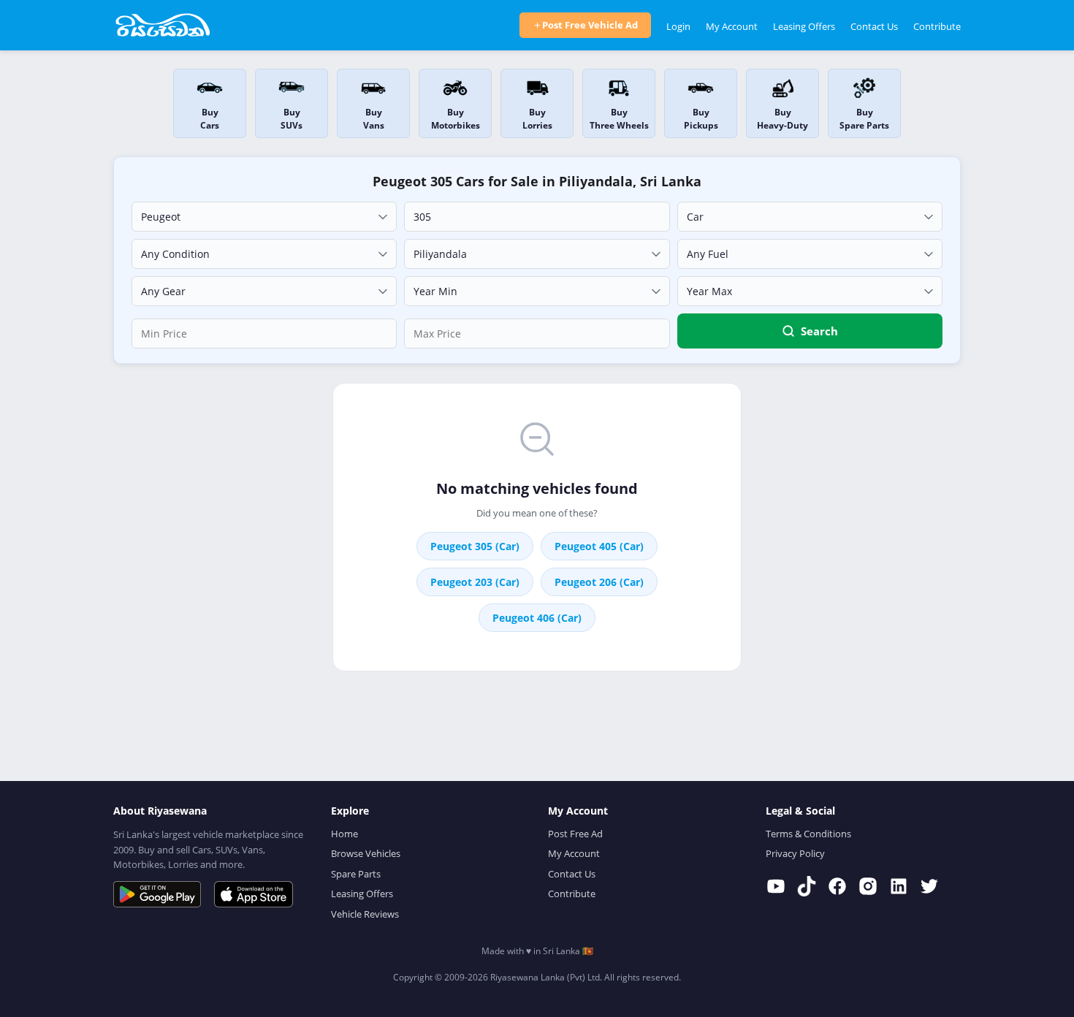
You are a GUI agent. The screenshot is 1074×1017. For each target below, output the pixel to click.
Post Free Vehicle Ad (590, 24)
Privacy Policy (795, 853)
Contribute (937, 26)
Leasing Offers (804, 26)
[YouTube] (776, 886)
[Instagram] (868, 886)
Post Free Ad (575, 833)
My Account (732, 26)
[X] (929, 886)
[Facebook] (837, 886)
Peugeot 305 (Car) (474, 546)
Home (344, 833)
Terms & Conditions (808, 833)
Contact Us (874, 26)
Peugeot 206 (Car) (599, 582)
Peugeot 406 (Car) (537, 618)
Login (678, 26)
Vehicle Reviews (365, 914)
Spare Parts (356, 873)
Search (819, 331)
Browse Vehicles (365, 853)
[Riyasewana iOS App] (253, 894)
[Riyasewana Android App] (157, 894)
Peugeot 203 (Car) (474, 582)
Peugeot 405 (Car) (599, 546)
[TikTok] (806, 886)
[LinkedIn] (898, 886)
